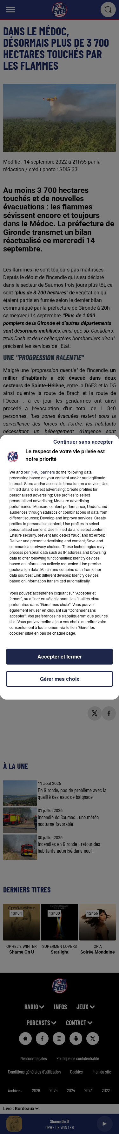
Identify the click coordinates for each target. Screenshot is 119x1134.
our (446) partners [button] (39, 472)
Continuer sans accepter (83, 441)
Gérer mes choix (59, 678)
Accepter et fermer (59, 656)
